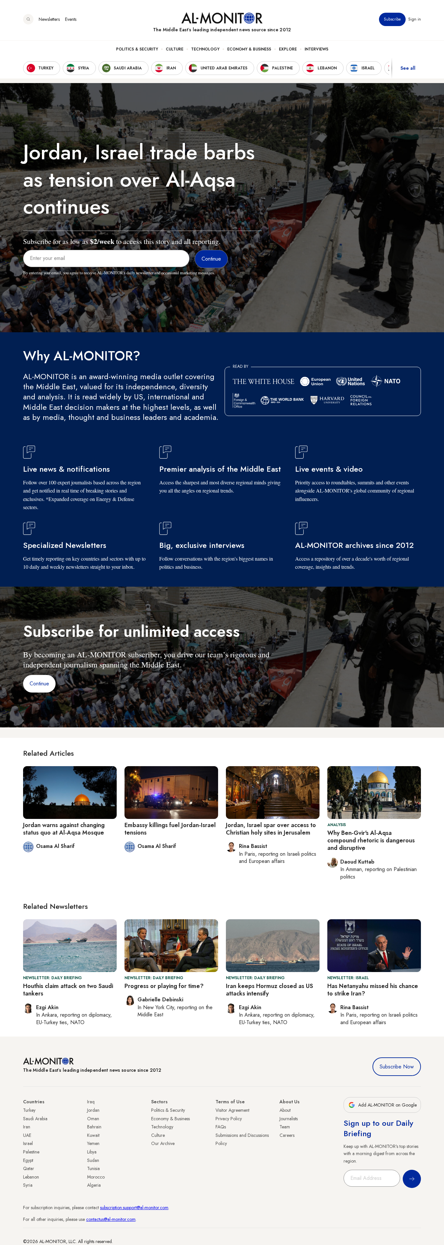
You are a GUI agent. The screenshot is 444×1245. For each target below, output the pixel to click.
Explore (288, 49)
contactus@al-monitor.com (111, 1219)
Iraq (91, 1101)
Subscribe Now (397, 1066)
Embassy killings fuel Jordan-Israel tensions (170, 829)
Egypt (28, 1160)
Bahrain (94, 1126)
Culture (174, 49)
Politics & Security (137, 49)
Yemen (93, 1143)
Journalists (289, 1118)
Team (285, 1126)
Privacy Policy (228, 1118)
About (285, 1110)
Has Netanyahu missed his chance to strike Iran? (372, 990)
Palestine (31, 1152)
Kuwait (93, 1135)
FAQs (220, 1126)
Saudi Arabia (35, 1118)
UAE (27, 1135)
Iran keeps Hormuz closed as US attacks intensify (269, 990)
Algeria (94, 1185)
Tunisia (93, 1168)
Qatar (28, 1168)
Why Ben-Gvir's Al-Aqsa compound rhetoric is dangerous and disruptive (371, 840)
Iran (26, 1126)
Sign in (414, 19)
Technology (205, 49)
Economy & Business (249, 49)
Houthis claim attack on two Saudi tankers (68, 990)
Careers (287, 1135)
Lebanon (31, 1177)
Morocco (96, 1177)
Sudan (93, 1160)
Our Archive (163, 1143)
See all (407, 68)
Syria (28, 1185)
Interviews (316, 49)
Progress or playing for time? (163, 986)
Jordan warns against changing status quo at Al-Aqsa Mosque (64, 829)
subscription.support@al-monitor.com (134, 1207)
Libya (92, 1152)
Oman (93, 1118)
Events (70, 19)
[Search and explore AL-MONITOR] (28, 19)
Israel (28, 1143)
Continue (39, 683)
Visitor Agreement (232, 1110)
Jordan (93, 1110)
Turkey (29, 1110)
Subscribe (392, 19)
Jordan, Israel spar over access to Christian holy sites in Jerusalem (271, 829)
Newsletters (49, 19)
